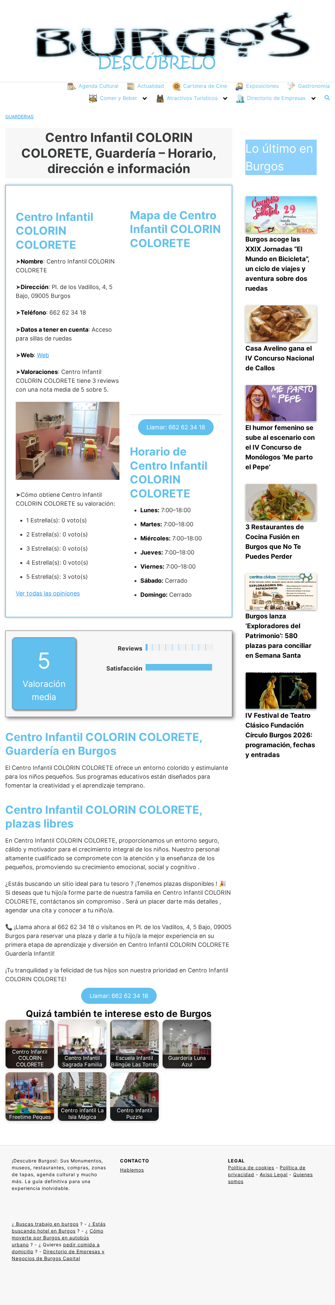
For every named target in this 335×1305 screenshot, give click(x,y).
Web (43, 355)
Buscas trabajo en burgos (46, 1224)
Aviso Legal (274, 1174)
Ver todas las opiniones (48, 593)
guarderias (19, 116)
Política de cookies (251, 1167)
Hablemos (132, 1170)
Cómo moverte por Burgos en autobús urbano (57, 1237)
